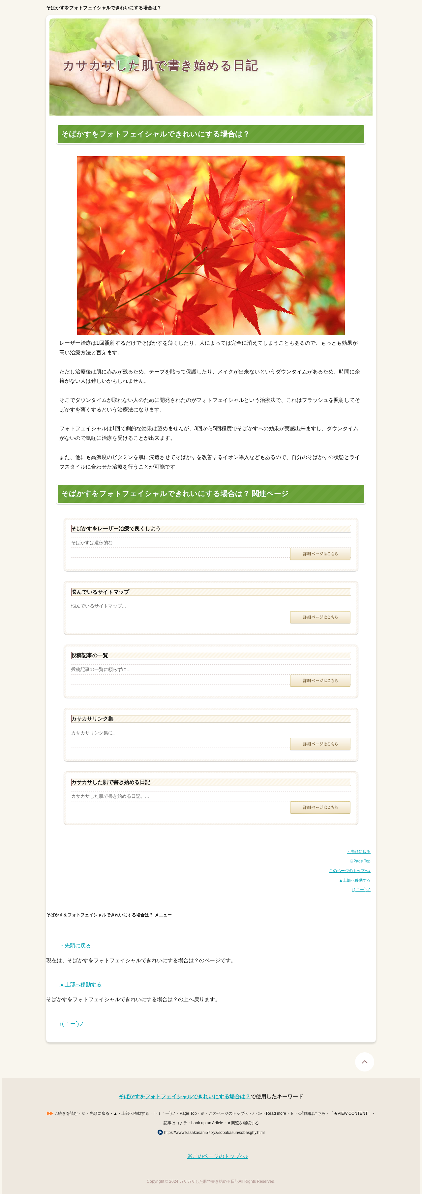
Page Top (364, 1061)
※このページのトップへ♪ (217, 1156)
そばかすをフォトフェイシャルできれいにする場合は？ (185, 1096)
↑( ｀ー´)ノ (361, 889)
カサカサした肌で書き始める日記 (161, 65)
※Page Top (360, 861)
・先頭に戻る (359, 851)
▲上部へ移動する (355, 880)
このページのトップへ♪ (350, 870)
